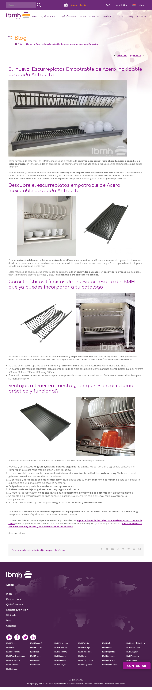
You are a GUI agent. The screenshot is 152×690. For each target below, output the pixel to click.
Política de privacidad (94, 683)
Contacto (141, 16)
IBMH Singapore (85, 664)
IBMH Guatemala (13, 652)
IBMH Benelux (60, 660)
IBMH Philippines (85, 652)
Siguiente (135, 55)
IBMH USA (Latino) (85, 660)
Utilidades (11, 615)
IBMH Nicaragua (61, 643)
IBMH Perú (10, 647)
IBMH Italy (106, 643)
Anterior (122, 55)
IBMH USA (82, 656)
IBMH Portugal (84, 647)
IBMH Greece (131, 660)
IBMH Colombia (108, 656)
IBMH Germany (60, 652)
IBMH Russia (35, 652)
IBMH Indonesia (12, 664)
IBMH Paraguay (132, 656)
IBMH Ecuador (36, 647)
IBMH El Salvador (61, 647)
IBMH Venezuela (133, 647)
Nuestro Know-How (17, 609)
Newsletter (121, 5)
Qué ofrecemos (14, 604)
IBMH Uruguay (132, 652)
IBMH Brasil (35, 660)
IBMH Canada (60, 656)
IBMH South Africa (109, 664)
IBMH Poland (107, 647)
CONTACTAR (136, 666)
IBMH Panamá (36, 643)
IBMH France (35, 656)
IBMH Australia (108, 660)
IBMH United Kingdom (135, 643)
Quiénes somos (14, 599)
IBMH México (11, 643)
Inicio (34, 16)
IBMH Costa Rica (13, 660)
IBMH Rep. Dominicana (15, 656)
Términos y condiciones (115, 683)
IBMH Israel (35, 664)
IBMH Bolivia (83, 643)
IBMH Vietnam (12, 669)
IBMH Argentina (108, 652)
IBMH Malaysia (60, 664)
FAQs (108, 5)
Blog (131, 16)
